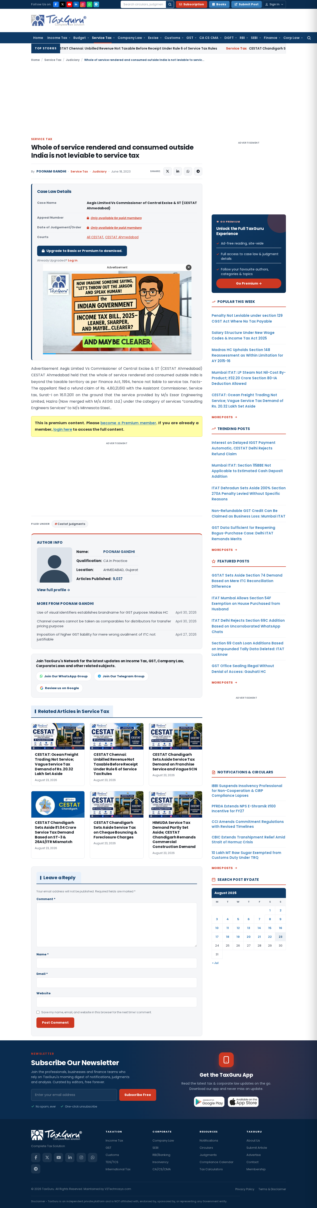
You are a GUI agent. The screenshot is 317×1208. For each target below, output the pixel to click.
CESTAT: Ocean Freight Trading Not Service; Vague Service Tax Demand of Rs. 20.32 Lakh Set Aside (247, 400)
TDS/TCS (112, 1162)
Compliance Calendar (216, 1162)
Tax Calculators (211, 1169)
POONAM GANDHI (51, 171)
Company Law (130, 37)
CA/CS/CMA (161, 1169)
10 (217, 928)
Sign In (274, 4)
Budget (79, 37)
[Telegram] (96, 4)
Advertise (253, 1155)
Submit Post (249, 4)
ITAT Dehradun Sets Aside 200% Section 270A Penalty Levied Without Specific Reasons (249, 494)
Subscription (193, 4)
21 (259, 937)
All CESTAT (95, 237)
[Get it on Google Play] (209, 1101)
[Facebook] (56, 4)
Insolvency (160, 1162)
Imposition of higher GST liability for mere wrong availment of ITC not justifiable (96, 637)
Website (43, 993)
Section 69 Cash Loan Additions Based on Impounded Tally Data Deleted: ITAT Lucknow (248, 649)
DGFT (229, 37)
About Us (253, 1140)
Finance (271, 37)
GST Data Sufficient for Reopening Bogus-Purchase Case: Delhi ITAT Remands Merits (243, 533)
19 (238, 937)
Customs (172, 37)
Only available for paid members (116, 218)
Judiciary (73, 60)
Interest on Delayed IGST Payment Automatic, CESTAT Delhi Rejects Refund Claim (243, 448)
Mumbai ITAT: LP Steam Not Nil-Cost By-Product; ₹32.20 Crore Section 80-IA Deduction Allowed (249, 378)
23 (280, 937)
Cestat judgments (71, 524)
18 (227, 937)
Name (42, 954)
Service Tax (102, 37)
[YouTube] (69, 4)
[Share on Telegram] (198, 171)
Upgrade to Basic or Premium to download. (84, 250)
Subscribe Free (137, 1094)
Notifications (209, 1140)
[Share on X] (167, 171)
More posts (222, 417)
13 (248, 928)
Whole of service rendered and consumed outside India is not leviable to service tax (112, 151)
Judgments (208, 1155)
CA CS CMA (208, 37)
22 (270, 937)
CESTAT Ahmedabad (122, 237)
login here (62, 429)
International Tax (118, 1169)
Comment (45, 899)
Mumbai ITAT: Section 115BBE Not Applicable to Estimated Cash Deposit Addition (247, 471)
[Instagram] (83, 4)
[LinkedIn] (76, 4)
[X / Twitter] (62, 4)
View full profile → (53, 589)
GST (189, 37)
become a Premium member (128, 423)
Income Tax (57, 37)
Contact (252, 1162)
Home (38, 37)
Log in (73, 260)
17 (217, 937)
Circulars (206, 1147)
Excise (153, 37)
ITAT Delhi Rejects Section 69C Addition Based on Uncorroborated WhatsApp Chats (248, 626)
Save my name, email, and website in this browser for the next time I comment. (96, 1012)
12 (238, 928)
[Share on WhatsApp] (188, 171)
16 (280, 928)
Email (42, 974)
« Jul (215, 963)
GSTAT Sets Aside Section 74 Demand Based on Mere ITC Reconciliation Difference (247, 581)
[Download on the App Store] (243, 1101)
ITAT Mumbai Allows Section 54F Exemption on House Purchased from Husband (246, 604)
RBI (242, 37)
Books (221, 4)
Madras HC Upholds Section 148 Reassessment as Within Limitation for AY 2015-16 (247, 355)
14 (259, 928)
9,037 (118, 578)
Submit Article (256, 1147)
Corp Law (291, 37)
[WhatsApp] (89, 4)
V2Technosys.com (118, 1189)
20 (249, 937)
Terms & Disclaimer (272, 1189)
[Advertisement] (158, 99)
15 (270, 928)
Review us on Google (62, 688)
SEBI (254, 37)
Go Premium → (249, 283)
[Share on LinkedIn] (178, 171)
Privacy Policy (244, 1189)
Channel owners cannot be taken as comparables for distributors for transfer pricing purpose (104, 623)
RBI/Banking (161, 1155)
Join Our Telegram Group (124, 676)
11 (227, 928)
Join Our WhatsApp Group (66, 676)
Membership (256, 1169)
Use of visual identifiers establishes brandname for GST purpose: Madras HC (102, 612)
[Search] (170, 4)
